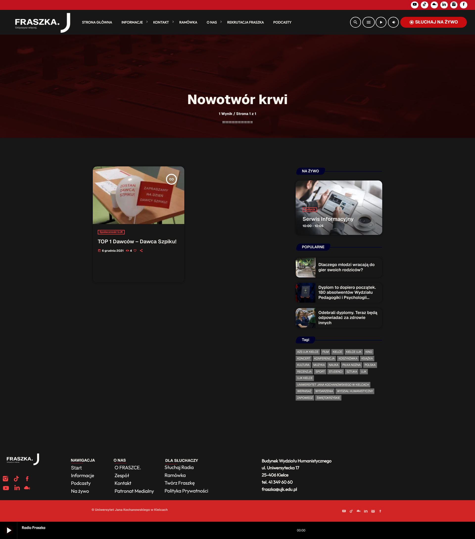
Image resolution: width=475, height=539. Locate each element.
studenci (336, 372)
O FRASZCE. (128, 468)
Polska (370, 365)
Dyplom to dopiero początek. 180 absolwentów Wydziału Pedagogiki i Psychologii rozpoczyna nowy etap (347, 295)
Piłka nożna (351, 365)
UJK (363, 372)
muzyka (319, 365)
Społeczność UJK (111, 232)
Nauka (333, 365)
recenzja (304, 372)
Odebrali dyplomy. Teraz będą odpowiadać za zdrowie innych (347, 318)
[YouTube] (414, 4)
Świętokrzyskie (328, 398)
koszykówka (347, 358)
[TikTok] (424, 4)
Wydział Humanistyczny (355, 391)
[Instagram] (454, 4)
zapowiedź (305, 398)
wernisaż (304, 391)
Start (76, 468)
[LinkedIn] (444, 4)
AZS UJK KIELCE (307, 352)
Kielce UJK (353, 352)
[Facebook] (463, 4)
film (325, 352)
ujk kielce (304, 378)
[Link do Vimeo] (40, 22)
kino (368, 352)
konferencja (324, 358)
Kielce (337, 352)
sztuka (351, 372)
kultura (303, 365)
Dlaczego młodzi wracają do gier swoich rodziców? (346, 267)
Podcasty (81, 483)
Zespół (122, 475)
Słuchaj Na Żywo (433, 22)
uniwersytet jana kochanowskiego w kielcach (333, 385)
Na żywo (80, 491)
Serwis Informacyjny (328, 219)
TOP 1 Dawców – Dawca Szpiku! (137, 241)
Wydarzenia (324, 391)
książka (367, 358)
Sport (320, 372)
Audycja (309, 209)
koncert (303, 358)
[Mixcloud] (434, 4)
